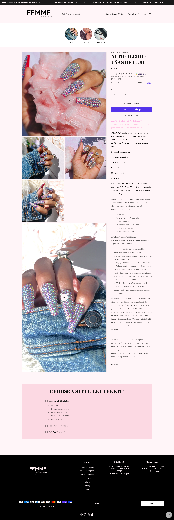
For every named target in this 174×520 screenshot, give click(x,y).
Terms (87, 490)
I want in (152, 503)
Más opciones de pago (132, 115)
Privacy (87, 486)
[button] (66, 14)
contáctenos (116, 357)
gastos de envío (131, 76)
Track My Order (87, 467)
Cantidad (114, 90)
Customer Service (87, 474)
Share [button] (116, 364)
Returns (87, 482)
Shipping (87, 478)
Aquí (113, 244)
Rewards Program (87, 471)
